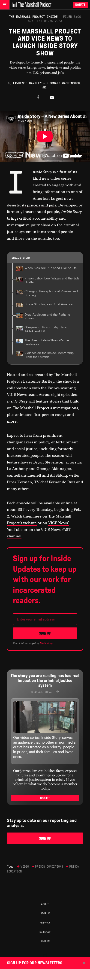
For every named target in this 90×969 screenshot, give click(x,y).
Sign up (45, 633)
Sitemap (45, 931)
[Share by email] (52, 98)
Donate (80, 4)
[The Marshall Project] (30, 5)
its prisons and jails (39, 205)
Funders (45, 941)
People (45, 913)
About (45, 904)
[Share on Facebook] (38, 98)
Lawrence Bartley (27, 83)
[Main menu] (4, 5)
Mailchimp (46, 643)
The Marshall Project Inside (33, 16)
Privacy (45, 922)
